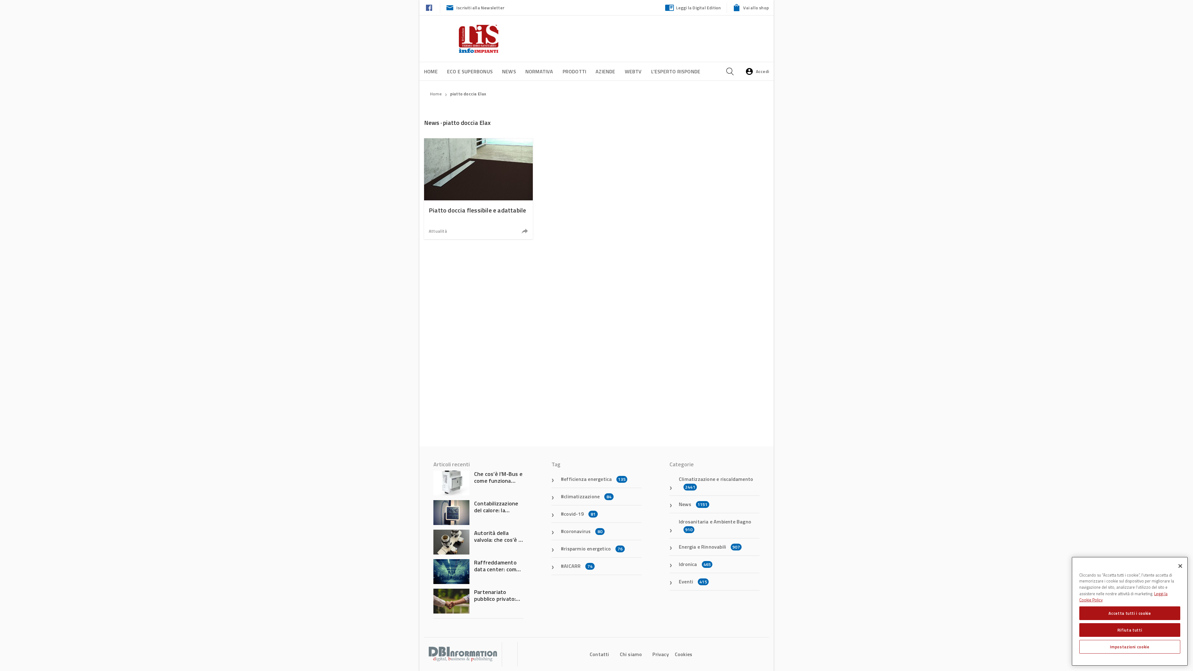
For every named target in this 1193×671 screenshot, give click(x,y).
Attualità (438, 231)
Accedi (762, 71)
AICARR (578, 566)
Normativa (539, 71)
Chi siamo (631, 654)
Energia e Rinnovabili (709, 546)
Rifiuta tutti (1130, 630)
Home (431, 71)
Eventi (693, 581)
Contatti (599, 654)
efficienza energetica (595, 479)
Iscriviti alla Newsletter (480, 7)
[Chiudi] (1180, 566)
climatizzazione (587, 496)
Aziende (605, 71)
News (509, 71)
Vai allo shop (756, 7)
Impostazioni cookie (1129, 647)
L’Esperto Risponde (676, 71)
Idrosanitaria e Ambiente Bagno (715, 525)
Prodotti (575, 71)
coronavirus (583, 531)
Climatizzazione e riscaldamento (716, 482)
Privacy (660, 654)
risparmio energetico (593, 548)
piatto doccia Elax (468, 93)
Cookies (683, 654)
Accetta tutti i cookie (1129, 613)
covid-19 (580, 514)
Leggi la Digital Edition (698, 7)
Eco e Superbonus (470, 71)
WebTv (633, 71)
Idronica (695, 564)
